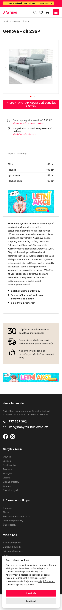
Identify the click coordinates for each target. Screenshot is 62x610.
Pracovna (7, 469)
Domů (5, 21)
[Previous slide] (5, 67)
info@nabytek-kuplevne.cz (28, 427)
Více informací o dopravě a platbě (28, 123)
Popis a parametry (17, 153)
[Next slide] (56, 67)
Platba (6, 512)
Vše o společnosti (12, 542)
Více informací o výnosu (23, 134)
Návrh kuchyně (10, 490)
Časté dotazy (9, 524)
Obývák (7, 456)
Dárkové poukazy (12, 546)
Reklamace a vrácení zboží (16, 516)
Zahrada (7, 486)
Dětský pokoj (9, 465)
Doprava (7, 508)
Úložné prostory (11, 482)
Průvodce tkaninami (13, 551)
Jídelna (6, 477)
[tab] (31, 96)
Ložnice (7, 461)
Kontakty (7, 555)
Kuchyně (7, 473)
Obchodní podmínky (13, 520)
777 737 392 (18, 421)
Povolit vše (31, 593)
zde (40, 581)
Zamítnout (31, 601)
